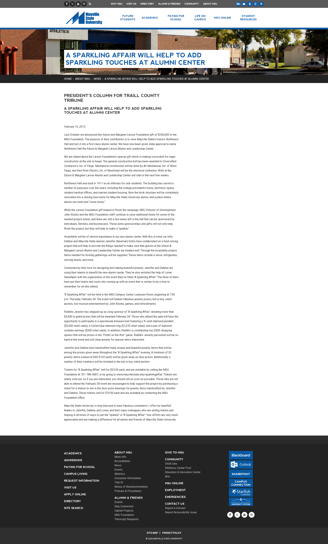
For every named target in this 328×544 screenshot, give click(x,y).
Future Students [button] (127, 18)
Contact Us (174, 503)
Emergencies (175, 497)
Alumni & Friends (169, 4)
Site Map (152, 533)
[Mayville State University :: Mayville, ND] (88, 18)
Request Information (81, 480)
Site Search (73, 508)
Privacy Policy (171, 533)
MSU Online (174, 483)
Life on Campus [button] (200, 18)
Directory (147, 4)
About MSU (210, 4)
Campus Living (75, 474)
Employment (175, 490)
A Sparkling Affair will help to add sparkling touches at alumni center (157, 78)
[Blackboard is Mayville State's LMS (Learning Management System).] (238, 3)
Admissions (73, 460)
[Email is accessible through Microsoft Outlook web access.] (244, 3)
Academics (73, 453)
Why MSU (116, 4)
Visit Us (131, 4)
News (97, 78)
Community (191, 4)
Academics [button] (150, 17)
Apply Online (75, 494)
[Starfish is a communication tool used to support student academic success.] (261, 3)
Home (68, 78)
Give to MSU (174, 452)
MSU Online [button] (222, 17)
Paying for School (79, 467)
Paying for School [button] (176, 18)
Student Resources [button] (248, 18)
